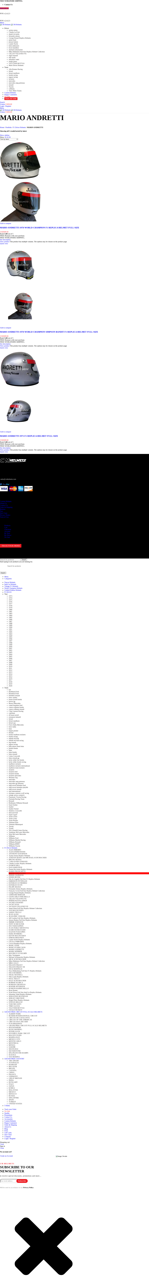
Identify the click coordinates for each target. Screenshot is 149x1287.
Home (2, 127)
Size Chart (3, 513)
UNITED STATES (15, 1104)
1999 (10, 645)
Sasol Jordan (13, 805)
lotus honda (13, 752)
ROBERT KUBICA (16, 983)
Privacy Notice (5, 515)
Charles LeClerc (14, 32)
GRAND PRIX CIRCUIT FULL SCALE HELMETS (28, 1025)
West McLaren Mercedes (17, 834)
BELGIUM (13, 1066)
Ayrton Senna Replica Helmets (19, 856)
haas (10, 729)
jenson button (13, 42)
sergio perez (13, 61)
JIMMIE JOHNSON (16, 922)
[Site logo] (5, 24)
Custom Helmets (5, 501)
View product (4, 242)
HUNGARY (13, 1082)
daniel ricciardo (14, 34)
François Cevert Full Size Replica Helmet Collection (27, 891)
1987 (10, 621)
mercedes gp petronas (16, 783)
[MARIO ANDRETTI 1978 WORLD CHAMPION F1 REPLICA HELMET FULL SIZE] (20, 180)
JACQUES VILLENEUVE (18, 906)
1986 (10, 619)
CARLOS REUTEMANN (18, 861)
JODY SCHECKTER (16, 924)
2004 (10, 654)
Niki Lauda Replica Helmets (18, 977)
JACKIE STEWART (16, 902)
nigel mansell (13, 56)
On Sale (7, 537)
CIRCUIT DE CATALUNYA (19, 1018)
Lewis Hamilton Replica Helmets (20, 943)
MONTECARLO (15, 1041)
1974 (10, 598)
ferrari (11, 71)
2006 (10, 658)
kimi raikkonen (14, 46)
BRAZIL (12, 1068)
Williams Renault (15, 842)
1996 (10, 639)
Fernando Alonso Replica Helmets (20, 889)
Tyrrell (11, 828)
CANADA (12, 1070)
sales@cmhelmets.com (8, 479)
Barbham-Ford (14, 692)
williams (12, 89)
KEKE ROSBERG (15, 934)
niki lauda (12, 57)
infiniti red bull (14, 738)
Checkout (7, 529)
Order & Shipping (6, 507)
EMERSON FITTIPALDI (18, 881)
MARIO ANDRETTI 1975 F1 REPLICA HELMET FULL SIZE (29, 436)
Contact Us (4, 505)
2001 (10, 649)
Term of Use (4, 517)
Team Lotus (13, 818)
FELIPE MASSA (15, 887)
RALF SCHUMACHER (17, 981)
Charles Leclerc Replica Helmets (20, 863)
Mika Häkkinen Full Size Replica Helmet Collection (27, 52)
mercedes (12, 81)
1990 (10, 627)
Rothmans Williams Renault (18, 803)
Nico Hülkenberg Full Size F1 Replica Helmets (25, 971)
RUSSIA (12, 1096)
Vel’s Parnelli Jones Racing (18, 830)
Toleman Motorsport (16, 824)
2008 (10, 662)
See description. (5, 240)
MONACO (13, 1094)
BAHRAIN (13, 1065)
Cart (5, 527)
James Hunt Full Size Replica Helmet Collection (25, 908)
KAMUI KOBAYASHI (17, 930)
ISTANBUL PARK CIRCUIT (19, 1033)
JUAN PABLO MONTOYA (19, 928)
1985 (10, 617)
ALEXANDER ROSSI (17, 852)
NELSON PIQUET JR (17, 967)
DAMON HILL (14, 865)
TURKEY (12, 1102)
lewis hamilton (14, 48)
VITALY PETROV (15, 1010)
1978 (10, 606)
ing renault (12, 742)
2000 (10, 647)
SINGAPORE (14, 1098)
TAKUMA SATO (15, 1004)
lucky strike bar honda (16, 760)
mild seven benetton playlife (18, 787)
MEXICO (12, 1092)
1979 (10, 608)
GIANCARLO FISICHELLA (19, 897)
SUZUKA (12, 1055)
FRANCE (12, 1074)
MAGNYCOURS (15, 1035)
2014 (10, 674)
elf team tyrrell (14, 715)
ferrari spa (12, 723)
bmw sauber (13, 697)
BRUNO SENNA (15, 859)
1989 (10, 625)
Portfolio (9, 127)
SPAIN (11, 1100)
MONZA (12, 1045)
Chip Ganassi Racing (16, 711)
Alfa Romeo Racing (16, 69)
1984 (10, 615)
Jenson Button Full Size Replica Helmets (23, 920)
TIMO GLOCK (14, 1006)
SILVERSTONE (15, 1051)
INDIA (11, 1080)
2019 (10, 684)
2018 (10, 682)
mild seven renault (15, 789)
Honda (11, 733)
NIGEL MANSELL (16, 975)
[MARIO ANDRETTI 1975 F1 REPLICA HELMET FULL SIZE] (20, 389)
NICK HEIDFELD (15, 969)
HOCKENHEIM (15, 1027)
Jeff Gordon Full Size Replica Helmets (22, 918)
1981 (10, 612)
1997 (10, 641)
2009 (10, 664)
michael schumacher (16, 50)
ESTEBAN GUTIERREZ (18, 883)
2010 (10, 666)
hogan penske (13, 731)
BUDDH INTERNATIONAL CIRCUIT (23, 1016)
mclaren (11, 79)
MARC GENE (14, 945)
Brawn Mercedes (15, 703)
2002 (10, 651)
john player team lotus (16, 746)
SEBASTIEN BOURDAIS (18, 996)
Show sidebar (4, 135)
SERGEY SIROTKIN (16, 998)
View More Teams (15, 91)
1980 (10, 610)
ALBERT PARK (15, 1014)
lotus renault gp (14, 758)
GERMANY (13, 1076)
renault (11, 85)
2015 (10, 676)
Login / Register (9, 1138)
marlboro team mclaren (17, 768)
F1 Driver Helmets (19, 127)
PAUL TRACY (14, 979)
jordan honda (13, 748)
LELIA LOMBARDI (16, 941)
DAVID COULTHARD (17, 873)
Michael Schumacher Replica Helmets (22, 957)
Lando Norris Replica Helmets (19, 940)
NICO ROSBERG (15, 973)
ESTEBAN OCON (15, 885)
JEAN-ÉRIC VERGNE (17, 916)
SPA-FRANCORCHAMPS (18, 1053)
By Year (7, 533)
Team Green (13, 817)
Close (2, 1144)
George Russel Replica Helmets (20, 38)
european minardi (15, 717)
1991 (10, 629)
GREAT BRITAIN (15, 1078)
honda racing (13, 75)
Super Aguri (13, 815)
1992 (10, 631)
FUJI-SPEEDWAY (15, 1024)
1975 (10, 600)
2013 (10, 672)
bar (10, 690)
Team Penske (13, 820)
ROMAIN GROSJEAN (17, 984)
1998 (10, 643)
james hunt (12, 40)
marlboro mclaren (15, 764)
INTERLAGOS (14, 1031)
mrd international (14, 791)
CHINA (11, 1072)
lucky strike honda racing (17, 762)
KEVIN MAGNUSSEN (17, 936)
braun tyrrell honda (15, 699)
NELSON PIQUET (16, 965)
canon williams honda (16, 707)
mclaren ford (13, 772)
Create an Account (6, 1156)
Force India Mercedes (16, 725)
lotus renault (13, 754)
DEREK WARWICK (16, 875)
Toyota (11, 87)
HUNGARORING (15, 1029)
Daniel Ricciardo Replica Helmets (20, 869)
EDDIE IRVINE (14, 877)
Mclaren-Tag (13, 777)
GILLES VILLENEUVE (18, 54)
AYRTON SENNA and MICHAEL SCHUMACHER (28, 858)
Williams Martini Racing (17, 840)
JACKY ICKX (14, 904)
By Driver (7, 535)
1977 (10, 604)
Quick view (4, 243)
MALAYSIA (13, 1090)
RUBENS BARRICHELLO (19, 988)
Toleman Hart (13, 822)
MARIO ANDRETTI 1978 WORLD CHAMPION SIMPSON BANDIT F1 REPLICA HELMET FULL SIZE (49, 332)
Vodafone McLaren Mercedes (19, 832)
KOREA (12, 1088)
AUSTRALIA (14, 1063)
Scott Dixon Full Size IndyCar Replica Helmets (25, 992)
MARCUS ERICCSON (17, 947)
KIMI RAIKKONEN (16, 938)
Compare (7, 1137)
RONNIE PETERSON (17, 986)
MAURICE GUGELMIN (18, 953)
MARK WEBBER (15, 951)
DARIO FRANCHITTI (17, 871)
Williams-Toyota (14, 846)
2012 (10, 670)
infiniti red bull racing (16, 740)
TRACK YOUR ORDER (11, 546)
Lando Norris (13, 44)
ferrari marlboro (14, 73)
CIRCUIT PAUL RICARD (18, 1022)
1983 (10, 613)
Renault (11, 801)
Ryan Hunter (13, 990)
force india (12, 727)
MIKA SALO (13, 963)
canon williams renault (16, 709)
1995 (10, 637)
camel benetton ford (15, 705)
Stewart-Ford (13, 813)
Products (7, 525)
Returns (2, 509)
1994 (10, 635)
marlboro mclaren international (19, 766)
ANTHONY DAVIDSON (18, 854)
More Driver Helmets (16, 65)
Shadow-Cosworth (15, 811)
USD (72, 11)
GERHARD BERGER (17, 895)
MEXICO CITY (14, 1039)
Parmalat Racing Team (16, 799)
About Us (3, 503)
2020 (10, 686)
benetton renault (14, 695)
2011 (10, 668)
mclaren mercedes (15, 776)
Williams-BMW (14, 844)
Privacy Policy (28, 1187)
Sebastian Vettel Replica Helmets (20, 994)
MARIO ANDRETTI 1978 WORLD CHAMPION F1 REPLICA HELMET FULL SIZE (39, 227)
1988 (10, 623)
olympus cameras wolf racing (19, 793)
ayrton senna (13, 30)
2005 (10, 656)
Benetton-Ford (14, 694)
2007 (10, 660)
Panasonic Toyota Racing (17, 797)
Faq (1, 511)
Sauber (11, 807)
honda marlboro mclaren (17, 735)
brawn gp (12, 701)
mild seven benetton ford (17, 785)
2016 (10, 678)
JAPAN (11, 1086)
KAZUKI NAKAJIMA (17, 932)
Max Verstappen (14, 955)
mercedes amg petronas (17, 83)
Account (7, 531)
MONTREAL (14, 1043)
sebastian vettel (14, 59)
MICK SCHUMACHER (17, 959)
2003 (10, 653)
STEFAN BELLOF (16, 1002)
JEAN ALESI (13, 914)
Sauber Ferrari (14, 809)
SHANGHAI (13, 1049)
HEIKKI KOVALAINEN (18, 900)
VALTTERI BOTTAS (16, 63)
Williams (12, 836)
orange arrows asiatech (16, 795)
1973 (10, 596)
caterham (12, 713)
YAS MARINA (14, 1057)
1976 (10, 602)
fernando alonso (14, 36)
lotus (10, 750)
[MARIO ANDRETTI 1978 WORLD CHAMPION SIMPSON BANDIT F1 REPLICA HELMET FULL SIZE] (20, 285)
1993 (10, 633)
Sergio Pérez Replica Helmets (19, 1000)
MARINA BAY (14, 1037)
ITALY (11, 1084)
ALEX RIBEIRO (15, 850)
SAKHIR (12, 1047)
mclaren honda (14, 774)
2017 (10, 680)
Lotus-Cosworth (14, 756)
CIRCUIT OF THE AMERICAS (20, 1020)
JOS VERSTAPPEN (16, 926)
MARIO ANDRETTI (16, 949)
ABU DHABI (14, 1061)
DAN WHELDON (15, 867)
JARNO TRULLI (15, 912)
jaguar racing (13, 77)
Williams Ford (13, 838)
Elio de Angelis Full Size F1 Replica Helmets (24, 879)
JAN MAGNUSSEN (16, 910)
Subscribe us (4, 8)
